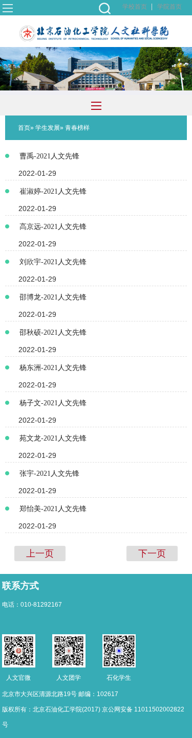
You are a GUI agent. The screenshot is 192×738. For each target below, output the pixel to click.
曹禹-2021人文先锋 (49, 156)
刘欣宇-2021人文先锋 (53, 262)
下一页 (152, 553)
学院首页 (169, 6)
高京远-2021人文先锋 (53, 226)
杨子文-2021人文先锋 (53, 403)
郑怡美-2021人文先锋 (53, 509)
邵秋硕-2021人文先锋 (53, 332)
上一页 (40, 553)
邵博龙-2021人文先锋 (53, 297)
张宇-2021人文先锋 (49, 473)
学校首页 (134, 6)
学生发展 (47, 127)
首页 (24, 127)
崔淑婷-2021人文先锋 (53, 191)
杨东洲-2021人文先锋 (53, 368)
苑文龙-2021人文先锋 (53, 438)
